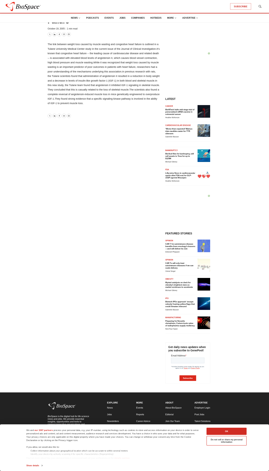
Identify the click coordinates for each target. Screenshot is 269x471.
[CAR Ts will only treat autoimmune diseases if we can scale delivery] (204, 265)
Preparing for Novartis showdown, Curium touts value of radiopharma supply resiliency (180, 323)
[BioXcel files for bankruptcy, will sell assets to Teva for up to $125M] (204, 155)
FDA (167, 170)
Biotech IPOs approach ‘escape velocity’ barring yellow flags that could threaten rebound (180, 304)
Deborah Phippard (172, 252)
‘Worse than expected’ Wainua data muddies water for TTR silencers (178, 131)
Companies (138, 18)
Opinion (169, 241)
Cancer (169, 106)
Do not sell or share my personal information (227, 440)
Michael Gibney (171, 162)
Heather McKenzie (172, 118)
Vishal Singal (170, 271)
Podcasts (92, 18)
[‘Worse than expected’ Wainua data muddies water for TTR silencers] (204, 130)
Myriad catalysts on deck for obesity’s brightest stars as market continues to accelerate (179, 284)
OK (226, 431)
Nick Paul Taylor (171, 329)
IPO (167, 298)
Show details (32, 465)
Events (109, 18)
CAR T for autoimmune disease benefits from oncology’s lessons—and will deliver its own (180, 246)
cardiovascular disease (178, 125)
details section (122, 458)
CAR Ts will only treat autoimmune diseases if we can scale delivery (179, 265)
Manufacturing (173, 317)
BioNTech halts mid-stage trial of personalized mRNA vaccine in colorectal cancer (179, 111)
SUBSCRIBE (240, 6)
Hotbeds (156, 18)
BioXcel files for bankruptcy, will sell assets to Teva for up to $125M (179, 156)
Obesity (169, 279)
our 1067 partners (43, 430)
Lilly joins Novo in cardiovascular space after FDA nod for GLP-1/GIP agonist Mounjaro (180, 175)
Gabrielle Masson (172, 137)
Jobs (122, 18)
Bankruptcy (171, 150)
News (74, 18)
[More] (79, 18)
